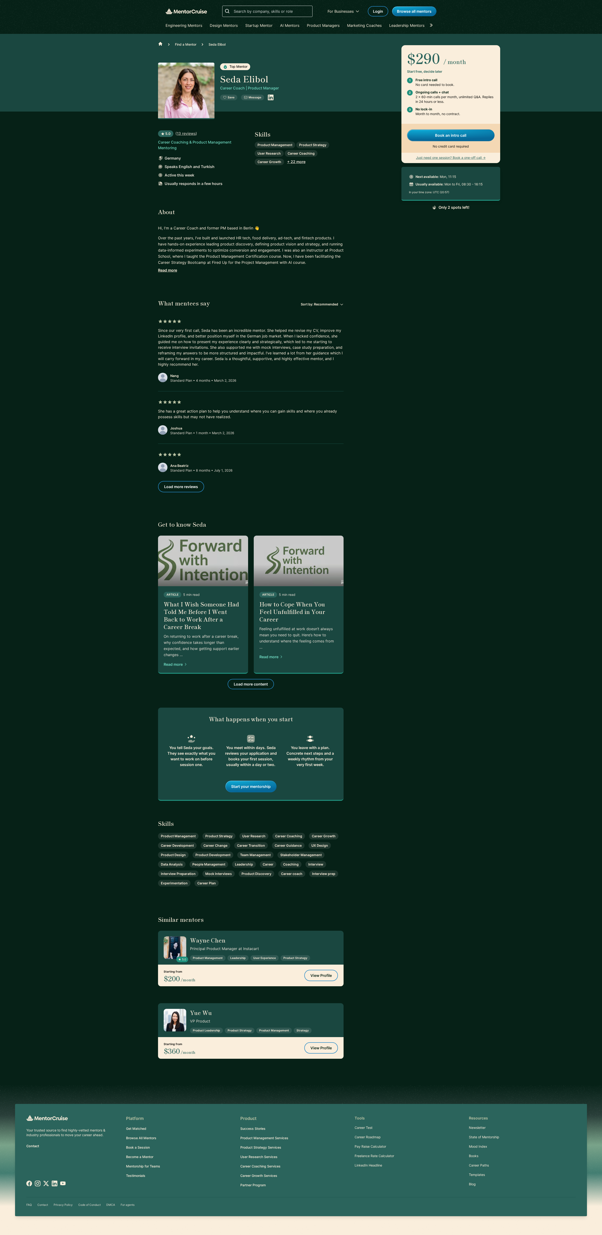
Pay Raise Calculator (370, 1146)
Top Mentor (238, 66)
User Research (269, 153)
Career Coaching (301, 153)
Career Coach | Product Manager (249, 88)
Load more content (251, 684)
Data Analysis (172, 864)
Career (268, 864)
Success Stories (252, 1129)
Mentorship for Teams (143, 1166)
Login (378, 11)
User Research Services (258, 1157)
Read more (167, 270)
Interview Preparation (178, 874)
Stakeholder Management (301, 855)
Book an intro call (450, 135)
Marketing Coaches (364, 25)
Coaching (291, 864)
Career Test (363, 1128)
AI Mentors (289, 25)
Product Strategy (312, 145)
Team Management (255, 855)
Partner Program (253, 1185)
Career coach (291, 874)
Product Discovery (256, 874)
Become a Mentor (139, 1157)
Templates (477, 1175)
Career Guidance (288, 845)
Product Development (212, 855)
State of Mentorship (484, 1137)
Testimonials (135, 1176)
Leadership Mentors (406, 25)
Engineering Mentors (184, 25)
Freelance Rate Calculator (374, 1156)
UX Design (319, 845)
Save (231, 97)
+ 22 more (296, 161)
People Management (208, 864)
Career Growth (269, 162)
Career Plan (206, 883)
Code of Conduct (89, 1205)
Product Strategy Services (260, 1147)
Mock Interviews (218, 874)
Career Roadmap (368, 1137)
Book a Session (138, 1147)
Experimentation (174, 883)
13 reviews (186, 133)
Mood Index (478, 1146)
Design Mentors (224, 25)
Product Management (274, 145)
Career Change (215, 845)
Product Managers (323, 25)
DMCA (110, 1205)
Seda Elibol (217, 44)
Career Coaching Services (260, 1166)
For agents (128, 1205)
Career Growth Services (258, 1176)
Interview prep (323, 874)
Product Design (173, 855)
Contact (32, 1146)
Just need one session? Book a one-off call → (451, 158)
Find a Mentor (185, 44)
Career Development (177, 845)
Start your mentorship (251, 786)
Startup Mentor (259, 25)
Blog (472, 1184)
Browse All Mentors (141, 1138)
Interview (315, 864)
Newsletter (477, 1128)
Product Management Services (264, 1138)
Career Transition (251, 845)
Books (473, 1156)
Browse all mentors (414, 11)
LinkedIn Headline (368, 1165)
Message (255, 97)
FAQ (29, 1205)
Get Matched (136, 1129)
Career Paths (479, 1165)
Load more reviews (181, 486)
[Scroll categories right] (432, 25)
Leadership (244, 864)
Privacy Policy (63, 1205)
